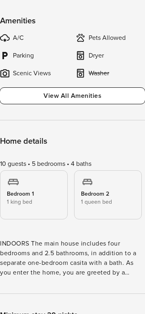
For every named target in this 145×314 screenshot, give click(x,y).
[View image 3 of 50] (72, 246)
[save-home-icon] (132, 12)
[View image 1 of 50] (72, 48)
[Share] (115, 12)
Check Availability (94, 298)
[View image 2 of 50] (72, 147)
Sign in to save (25, 297)
